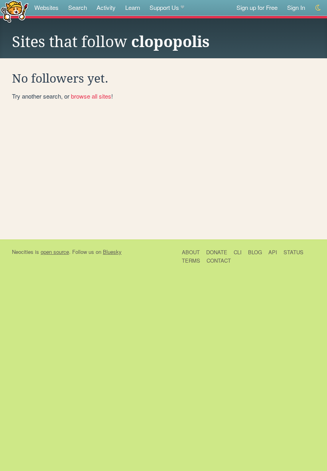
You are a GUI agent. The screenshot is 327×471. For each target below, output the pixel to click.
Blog (255, 252)
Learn (132, 7)
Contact (219, 260)
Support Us (164, 7)
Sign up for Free (257, 7)
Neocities (22, 251)
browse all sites (91, 96)
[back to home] (14, 11)
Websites (46, 7)
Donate (216, 252)
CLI (238, 252)
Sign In (296, 7)
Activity (106, 7)
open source (55, 251)
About (191, 252)
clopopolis (170, 42)
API (272, 252)
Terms (191, 260)
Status (293, 252)
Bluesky (112, 251)
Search (77, 7)
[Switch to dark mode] (318, 8)
